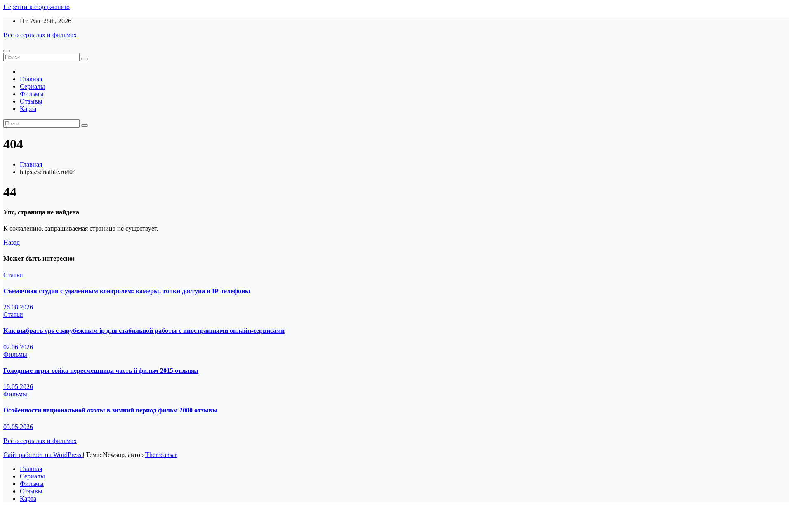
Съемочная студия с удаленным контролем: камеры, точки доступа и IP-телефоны (126, 291)
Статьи (13, 274)
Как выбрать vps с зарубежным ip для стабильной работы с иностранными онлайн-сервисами (144, 330)
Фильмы (32, 93)
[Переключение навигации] (6, 51)
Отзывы (31, 101)
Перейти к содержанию (36, 6)
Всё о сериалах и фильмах (40, 34)
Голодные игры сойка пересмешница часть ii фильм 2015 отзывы (100, 370)
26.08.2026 (18, 307)
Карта (28, 108)
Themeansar (161, 454)
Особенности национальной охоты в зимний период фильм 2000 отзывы (110, 410)
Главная (31, 78)
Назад (11, 242)
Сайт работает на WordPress (43, 454)
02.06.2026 (18, 347)
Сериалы (32, 86)
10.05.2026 (18, 386)
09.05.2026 (18, 426)
